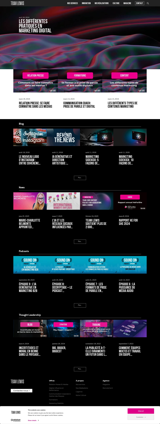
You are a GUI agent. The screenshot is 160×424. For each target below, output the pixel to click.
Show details (32, 420)
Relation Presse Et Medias (58, 384)
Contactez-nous (20, 391)
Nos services (72, 3)
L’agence (79, 392)
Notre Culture (81, 395)
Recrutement (108, 388)
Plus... (80, 178)
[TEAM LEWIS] (17, 3)
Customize (139, 417)
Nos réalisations (102, 3)
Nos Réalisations (82, 388)
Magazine (127, 3)
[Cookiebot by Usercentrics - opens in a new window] (16, 420)
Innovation (86, 3)
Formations (53, 400)
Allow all (141, 411)
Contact (139, 3)
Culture (116, 3)
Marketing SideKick (56, 403)
